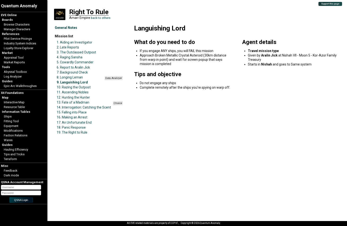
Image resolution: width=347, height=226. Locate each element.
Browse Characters (17, 24)
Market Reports (14, 62)
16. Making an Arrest (72, 117)
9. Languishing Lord (72, 82)
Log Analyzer (13, 76)
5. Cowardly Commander (75, 62)
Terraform (10, 159)
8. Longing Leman (70, 77)
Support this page (330, 4)
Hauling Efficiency (16, 149)
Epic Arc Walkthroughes (20, 86)
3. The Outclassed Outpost (76, 52)
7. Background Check (72, 72)
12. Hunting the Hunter (73, 97)
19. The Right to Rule (72, 132)
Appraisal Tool (14, 57)
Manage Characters (17, 29)
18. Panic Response (71, 127)
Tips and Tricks (14, 154)
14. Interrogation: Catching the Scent (84, 107)
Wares (8, 140)
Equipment (11, 126)
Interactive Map (14, 102)
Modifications (13, 130)
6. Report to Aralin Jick (73, 67)
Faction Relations (15, 135)
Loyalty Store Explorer (18, 48)
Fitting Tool (11, 121)
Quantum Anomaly (19, 6)
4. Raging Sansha (69, 57)
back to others (101, 18)
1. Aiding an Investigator (74, 42)
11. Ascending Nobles (73, 92)
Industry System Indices (20, 43)
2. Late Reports (68, 47)
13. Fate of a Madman (73, 102)
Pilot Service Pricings (18, 38)
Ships (8, 116)
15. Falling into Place (72, 112)
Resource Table (14, 107)
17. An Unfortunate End (74, 122)
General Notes (66, 28)
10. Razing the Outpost (74, 87)
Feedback (10, 170)
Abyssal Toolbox (15, 72)
